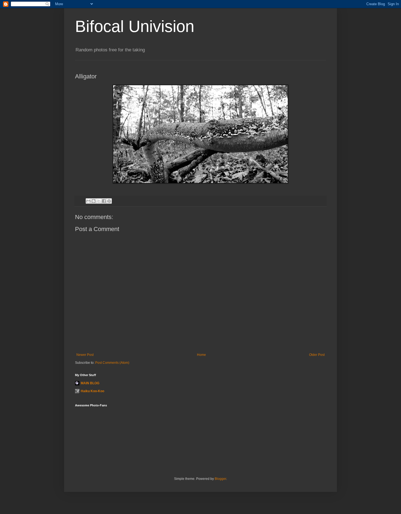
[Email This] (88, 201)
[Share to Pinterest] (109, 201)
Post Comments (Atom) (112, 363)
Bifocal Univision (134, 26)
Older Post (317, 355)
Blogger (220, 479)
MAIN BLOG (90, 383)
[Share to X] (98, 201)
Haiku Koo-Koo (92, 391)
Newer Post (85, 355)
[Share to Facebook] (104, 201)
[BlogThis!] (93, 201)
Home (201, 355)
